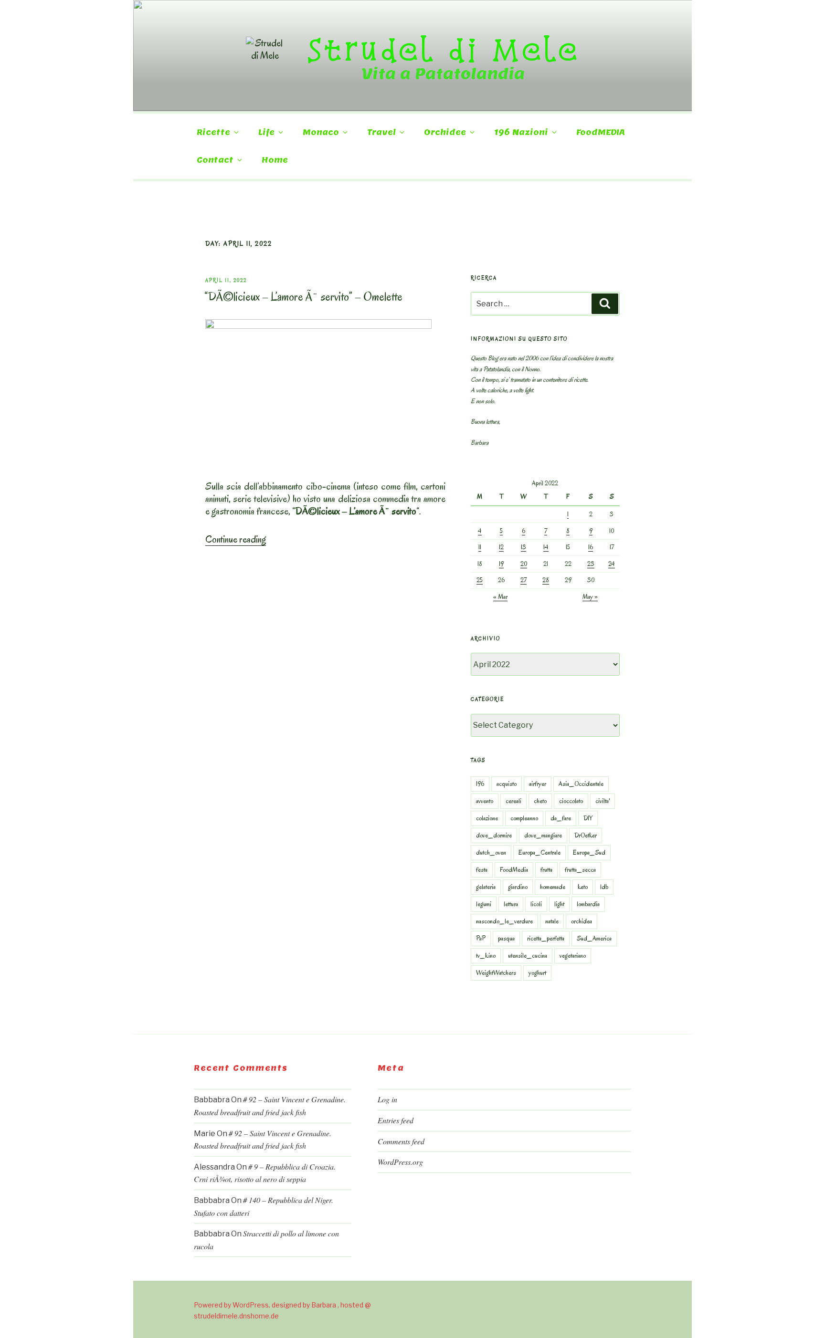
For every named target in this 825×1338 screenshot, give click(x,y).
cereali (513, 800)
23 (590, 563)
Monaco (321, 132)
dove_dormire (494, 835)
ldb (604, 886)
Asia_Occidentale (581, 783)
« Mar (500, 596)
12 (501, 547)
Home (275, 160)
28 (545, 580)
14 (546, 547)
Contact (215, 160)
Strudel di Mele (443, 49)
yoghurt (537, 972)
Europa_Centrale (539, 852)
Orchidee (445, 132)
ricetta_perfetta (545, 938)
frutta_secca (580, 869)
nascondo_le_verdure (504, 921)
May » (590, 596)
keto (583, 886)
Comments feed (401, 1141)
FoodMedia (514, 869)
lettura (511, 904)
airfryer (537, 783)
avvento (484, 800)
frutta (546, 869)
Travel (381, 132)
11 (479, 547)
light (559, 904)
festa (481, 869)
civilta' (602, 800)
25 (479, 580)
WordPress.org (400, 1162)
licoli (536, 904)
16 (590, 547)
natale (552, 921)
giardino (518, 886)
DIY (587, 818)
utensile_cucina (527, 955)
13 (523, 547)
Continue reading (235, 539)
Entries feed (395, 1120)
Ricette (213, 132)
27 (523, 580)
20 (523, 563)
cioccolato (571, 800)
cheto (540, 800)
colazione (487, 818)
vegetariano (573, 955)
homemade (552, 886)
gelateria (486, 886)
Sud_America (594, 938)
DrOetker (585, 835)
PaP (481, 938)
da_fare (560, 818)
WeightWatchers (496, 972)
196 (480, 783)
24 (611, 563)
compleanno (524, 818)
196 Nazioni (521, 132)
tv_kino (486, 955)
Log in (387, 1099)
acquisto (507, 783)
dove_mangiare (543, 835)
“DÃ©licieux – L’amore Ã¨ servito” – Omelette (303, 296)
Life (266, 132)
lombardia (588, 904)
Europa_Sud (589, 852)
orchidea (581, 921)
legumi (483, 904)
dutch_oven (491, 852)
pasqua (506, 938)
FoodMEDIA (600, 132)
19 (501, 563)
